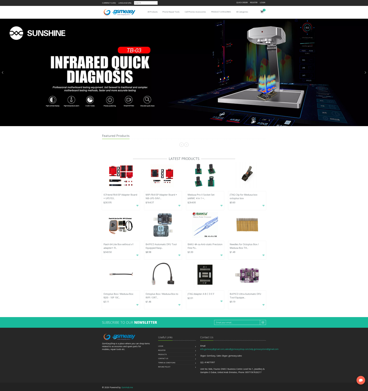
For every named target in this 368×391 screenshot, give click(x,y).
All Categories (242, 11)
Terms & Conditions (166, 363)
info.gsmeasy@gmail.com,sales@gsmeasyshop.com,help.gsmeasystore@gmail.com (239, 349)
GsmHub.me (127, 387)
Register (253, 2)
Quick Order (242, 2)
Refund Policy (164, 367)
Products (162, 354)
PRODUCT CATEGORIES (221, 11)
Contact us (163, 358)
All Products (152, 11)
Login (262, 2)
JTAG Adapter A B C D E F (201, 294)
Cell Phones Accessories (195, 11)
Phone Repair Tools (171, 11)
